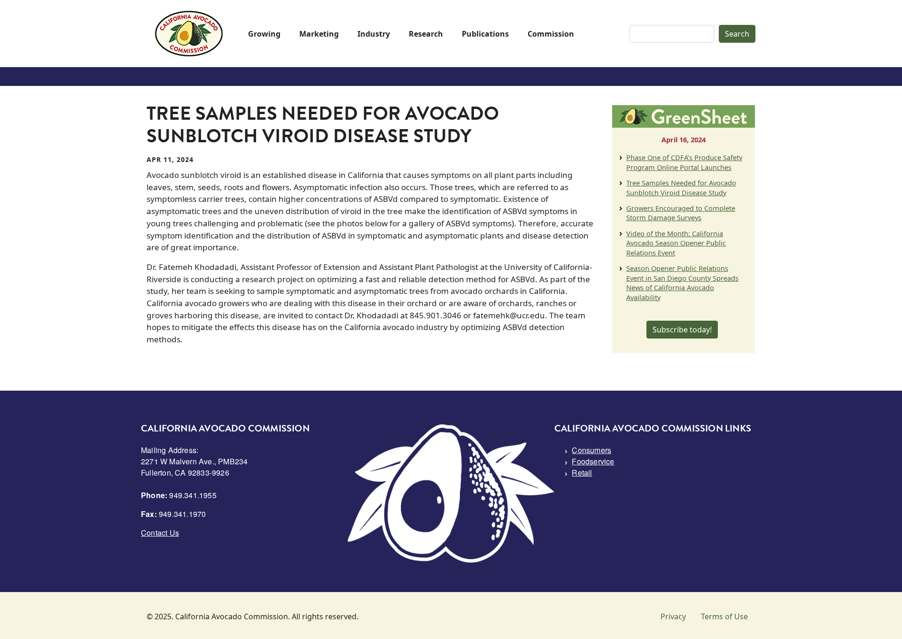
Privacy (673, 616)
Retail (582, 472)
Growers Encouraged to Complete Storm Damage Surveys (680, 212)
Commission (551, 34)
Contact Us (160, 532)
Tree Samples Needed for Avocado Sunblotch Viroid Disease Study (681, 187)
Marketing (319, 34)
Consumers (591, 450)
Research (426, 34)
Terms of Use (724, 616)
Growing (264, 34)
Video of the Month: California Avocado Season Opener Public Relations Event (676, 243)
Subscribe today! (682, 329)
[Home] (189, 33)
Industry (374, 34)
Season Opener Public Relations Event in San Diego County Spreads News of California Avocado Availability (682, 282)
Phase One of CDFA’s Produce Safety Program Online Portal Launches (684, 162)
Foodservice (593, 461)
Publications (485, 34)
